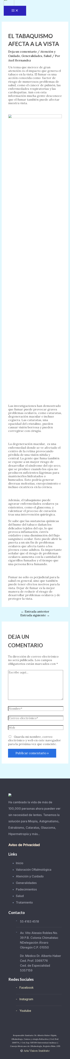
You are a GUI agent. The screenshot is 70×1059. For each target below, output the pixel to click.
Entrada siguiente (35, 615)
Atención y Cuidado (30, 876)
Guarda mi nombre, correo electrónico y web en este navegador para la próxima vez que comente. (34, 740)
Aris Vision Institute (37, 1050)
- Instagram (24, 999)
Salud (47, 56)
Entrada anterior (35, 611)
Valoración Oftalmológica (33, 869)
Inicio (19, 863)
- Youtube (23, 1011)
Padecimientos (26, 889)
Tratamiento (24, 902)
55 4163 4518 (29, 921)
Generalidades (31, 56)
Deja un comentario (22, 51)
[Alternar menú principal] (15, 11)
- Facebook (25, 987)
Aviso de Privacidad (24, 845)
